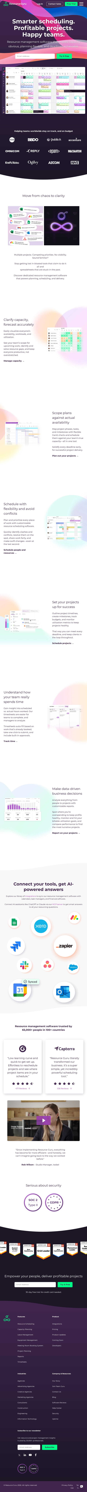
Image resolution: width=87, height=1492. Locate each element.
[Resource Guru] (15, 5)
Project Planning (24, 1351)
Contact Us (56, 1392)
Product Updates (59, 1335)
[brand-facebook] (36, 1456)
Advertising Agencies (26, 1386)
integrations (30, 896)
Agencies (21, 1381)
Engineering (22, 1413)
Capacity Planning (25, 1329)
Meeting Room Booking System (30, 1346)
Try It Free (64, 56)
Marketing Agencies (25, 1397)
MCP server (57, 904)
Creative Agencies (25, 1392)
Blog (54, 1397)
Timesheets (22, 1362)
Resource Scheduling (26, 1324)
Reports (21, 1356)
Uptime (55, 1419)
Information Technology (27, 1419)
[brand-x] (20, 1456)
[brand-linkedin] (25, 1456)
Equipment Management (27, 1340)
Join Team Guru (58, 1386)
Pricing (55, 1329)
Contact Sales (54, 4)
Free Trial (71, 4)
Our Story (56, 1381)
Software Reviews (59, 1403)
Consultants (22, 1403)
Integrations (57, 1324)
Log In (40, 4)
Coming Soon (57, 1340)
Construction (23, 1408)
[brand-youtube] (31, 1456)
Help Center (57, 1408)
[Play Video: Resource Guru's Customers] (43, 1120)
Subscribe (49, 1447)
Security (55, 1413)
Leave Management (25, 1335)
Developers (56, 1346)
